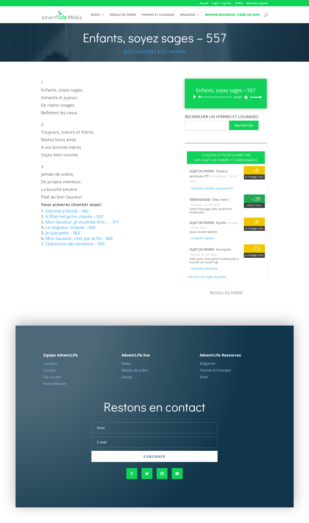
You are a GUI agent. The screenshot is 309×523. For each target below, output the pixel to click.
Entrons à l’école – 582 (67, 211)
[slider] (254, 97)
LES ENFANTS (173, 51)
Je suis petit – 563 (62, 233)
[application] (226, 97)
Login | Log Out (221, 3)
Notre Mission (54, 383)
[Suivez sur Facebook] (131, 473)
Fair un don (52, 377)
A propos (50, 363)
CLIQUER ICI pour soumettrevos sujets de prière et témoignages (225, 157)
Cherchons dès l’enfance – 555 (75, 244)
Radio (125, 363)
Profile (239, 3)
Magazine (207, 363)
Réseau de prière (134, 370)
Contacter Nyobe (202, 238)
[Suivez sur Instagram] (162, 473)
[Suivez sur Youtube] (177, 473)
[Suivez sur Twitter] (146, 473)
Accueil (204, 3)
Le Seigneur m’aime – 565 (70, 227)
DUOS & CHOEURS (140, 51)
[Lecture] (194, 96)
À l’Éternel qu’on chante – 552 (74, 216)
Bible (204, 377)
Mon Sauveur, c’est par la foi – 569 (78, 238)
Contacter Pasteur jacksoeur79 (211, 188)
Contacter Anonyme (204, 268)
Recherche (243, 125)
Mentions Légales (257, 3)
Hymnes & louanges (215, 370)
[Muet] (246, 97)
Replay (126, 377)
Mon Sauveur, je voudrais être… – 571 (82, 222)
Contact (49, 370)
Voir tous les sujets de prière (206, 277)
